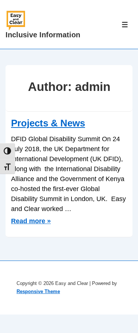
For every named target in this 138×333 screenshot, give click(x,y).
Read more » (31, 221)
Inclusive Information (43, 35)
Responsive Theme (38, 291)
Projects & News (48, 123)
